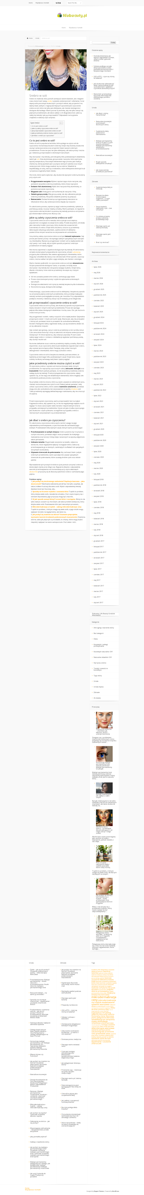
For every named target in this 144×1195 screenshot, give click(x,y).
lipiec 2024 (97, 345)
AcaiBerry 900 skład (97, 970)
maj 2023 (97, 373)
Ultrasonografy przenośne (102, 1031)
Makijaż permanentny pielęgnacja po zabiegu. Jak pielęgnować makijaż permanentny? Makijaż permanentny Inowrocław (40, 1165)
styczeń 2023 (98, 384)
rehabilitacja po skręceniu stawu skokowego (103, 1020)
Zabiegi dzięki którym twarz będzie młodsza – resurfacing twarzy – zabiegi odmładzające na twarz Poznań (39, 1033)
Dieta (96, 639)
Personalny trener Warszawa (102, 1016)
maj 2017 (97, 580)
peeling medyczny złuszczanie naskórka (102, 1013)
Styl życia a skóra (100, 663)
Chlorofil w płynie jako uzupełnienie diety (69, 1094)
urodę (49, 101)
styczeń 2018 (98, 535)
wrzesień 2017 (99, 558)
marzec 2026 (98, 278)
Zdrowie (97, 692)
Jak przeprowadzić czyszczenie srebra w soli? (46, 131)
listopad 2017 (98, 547)
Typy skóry (98, 676)
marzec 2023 (98, 379)
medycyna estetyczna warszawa (103, 994)
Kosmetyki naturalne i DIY (103, 652)
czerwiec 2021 (99, 412)
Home (31, 38)
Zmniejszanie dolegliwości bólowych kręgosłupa (70, 1025)
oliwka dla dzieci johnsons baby (103, 1009)
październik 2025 (100, 295)
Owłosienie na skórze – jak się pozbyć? (40, 1122)
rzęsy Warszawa (95, 1026)
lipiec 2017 (97, 569)
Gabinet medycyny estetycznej (100, 975)
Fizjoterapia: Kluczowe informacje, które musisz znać (70, 984)
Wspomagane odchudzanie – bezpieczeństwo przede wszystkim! (40, 1129)
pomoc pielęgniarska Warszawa (102, 1018)
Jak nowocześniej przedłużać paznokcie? (104, 171)
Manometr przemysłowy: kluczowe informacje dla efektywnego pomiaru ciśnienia (103, 96)
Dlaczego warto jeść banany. (103, 235)
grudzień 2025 (99, 289)
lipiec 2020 (97, 451)
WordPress (115, 1191)
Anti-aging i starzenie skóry (104, 628)
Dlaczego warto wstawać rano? (70, 1045)
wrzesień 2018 (99, 491)
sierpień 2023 (99, 362)
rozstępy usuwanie (108, 1025)
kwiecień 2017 (99, 586)
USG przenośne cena (100, 1033)
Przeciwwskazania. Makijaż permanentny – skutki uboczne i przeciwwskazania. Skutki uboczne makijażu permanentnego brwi (40, 984)
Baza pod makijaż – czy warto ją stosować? (38, 993)
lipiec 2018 (97, 502)
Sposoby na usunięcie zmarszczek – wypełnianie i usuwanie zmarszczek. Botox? (40, 1002)
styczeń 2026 (98, 284)
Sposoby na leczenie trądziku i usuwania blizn (50, 491)
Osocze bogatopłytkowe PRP (99, 1012)
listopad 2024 (98, 323)
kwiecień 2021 (99, 418)
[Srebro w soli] (56, 90)
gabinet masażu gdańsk (105, 973)
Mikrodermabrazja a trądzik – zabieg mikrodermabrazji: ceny (57, 507)
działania (74, 389)
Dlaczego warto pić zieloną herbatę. (103, 227)
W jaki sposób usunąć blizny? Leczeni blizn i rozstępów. (54, 499)
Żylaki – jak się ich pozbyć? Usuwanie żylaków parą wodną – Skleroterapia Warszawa (39, 972)
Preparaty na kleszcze (69, 1005)
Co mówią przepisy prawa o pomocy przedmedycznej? (103, 218)
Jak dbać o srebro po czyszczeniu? (43, 135)
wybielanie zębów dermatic (101, 1038)
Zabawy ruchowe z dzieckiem (68, 1018)
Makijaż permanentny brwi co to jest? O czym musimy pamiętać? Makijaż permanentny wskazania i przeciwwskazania (104, 145)
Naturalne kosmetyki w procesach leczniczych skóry (103, 123)
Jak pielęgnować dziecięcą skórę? (70, 1064)
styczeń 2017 (98, 602)
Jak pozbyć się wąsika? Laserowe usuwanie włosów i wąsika (38, 1114)
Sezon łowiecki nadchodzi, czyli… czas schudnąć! (104, 208)
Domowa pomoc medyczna (71, 1039)
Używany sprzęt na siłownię (105, 1037)
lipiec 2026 (97, 267)
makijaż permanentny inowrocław (102, 992)
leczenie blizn (102, 989)
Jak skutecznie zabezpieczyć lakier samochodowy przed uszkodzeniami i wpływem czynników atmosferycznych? (104, 86)
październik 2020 (100, 440)
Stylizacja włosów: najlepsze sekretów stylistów (40, 1023)
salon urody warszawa (107, 1026)
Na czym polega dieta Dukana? (69, 1108)
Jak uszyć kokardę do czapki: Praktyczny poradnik (38, 1175)
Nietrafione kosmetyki (104, 155)
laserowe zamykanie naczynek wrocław (103, 989)
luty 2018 (97, 530)
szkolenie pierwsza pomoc (100, 1030)
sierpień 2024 (99, 340)
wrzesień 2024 (99, 334)
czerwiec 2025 (99, 300)
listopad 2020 (98, 435)
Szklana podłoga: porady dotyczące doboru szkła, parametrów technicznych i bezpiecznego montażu (103, 68)
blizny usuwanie (109, 970)
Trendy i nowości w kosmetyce (101, 669)
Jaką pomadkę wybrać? (38, 1137)
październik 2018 (100, 485)
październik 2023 (100, 356)
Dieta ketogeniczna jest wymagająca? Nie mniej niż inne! (71, 1086)
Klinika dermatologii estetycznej (102, 975)
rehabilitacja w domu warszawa (102, 1023)
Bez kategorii (98, 633)
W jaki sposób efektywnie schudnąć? (104, 163)
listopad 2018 (98, 479)
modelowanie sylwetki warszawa (103, 1003)
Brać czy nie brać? (102, 242)
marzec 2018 (98, 524)
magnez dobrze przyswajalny (102, 990)
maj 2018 (97, 513)
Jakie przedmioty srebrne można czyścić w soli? (47, 133)
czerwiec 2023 (99, 368)
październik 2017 (100, 552)
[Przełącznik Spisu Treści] (60, 123)
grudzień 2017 (99, 541)
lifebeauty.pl (39, 46)
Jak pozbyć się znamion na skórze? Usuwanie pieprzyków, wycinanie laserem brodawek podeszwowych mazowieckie (40, 1065)
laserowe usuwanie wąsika (108, 983)
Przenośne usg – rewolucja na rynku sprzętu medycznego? (71, 1071)
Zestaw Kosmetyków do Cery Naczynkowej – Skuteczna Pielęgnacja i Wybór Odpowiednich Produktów (39, 1083)
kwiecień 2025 (99, 306)
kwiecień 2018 (99, 519)
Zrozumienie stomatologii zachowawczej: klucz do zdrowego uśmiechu (70, 1115)
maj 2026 (97, 272)
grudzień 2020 (99, 429)
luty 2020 (97, 474)
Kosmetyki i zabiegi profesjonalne (101, 645)
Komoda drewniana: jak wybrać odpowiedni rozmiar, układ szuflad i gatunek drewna (104, 58)
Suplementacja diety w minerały (104, 188)
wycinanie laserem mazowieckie (100, 1040)
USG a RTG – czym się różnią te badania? (104, 77)
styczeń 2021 (98, 423)
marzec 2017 (98, 591)
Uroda (37, 38)
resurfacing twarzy (96, 1025)
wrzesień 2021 (99, 407)
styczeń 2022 (98, 401)
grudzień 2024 (99, 317)
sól (38, 159)
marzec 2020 (98, 468)
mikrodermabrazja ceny (103, 998)
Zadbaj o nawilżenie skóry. (39, 1142)
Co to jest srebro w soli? (40, 126)
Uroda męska (98, 687)
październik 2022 (100, 390)
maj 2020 (97, 463)
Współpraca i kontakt (33, 1190)
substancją (76, 252)
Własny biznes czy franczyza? (36, 1055)
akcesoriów (33, 472)
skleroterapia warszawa (102, 1028)
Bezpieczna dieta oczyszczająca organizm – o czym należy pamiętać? (103, 197)
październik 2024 (100, 328)
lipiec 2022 (97, 396)
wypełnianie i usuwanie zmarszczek (101, 1042)
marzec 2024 (98, 351)
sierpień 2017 (99, 563)
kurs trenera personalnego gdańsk (102, 977)
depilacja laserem (97, 971)
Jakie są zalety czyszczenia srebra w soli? (45, 128)
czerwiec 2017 (99, 574)
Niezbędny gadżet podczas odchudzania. (71, 992)
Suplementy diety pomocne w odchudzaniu (102, 132)
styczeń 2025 (98, 312)
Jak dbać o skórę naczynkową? (102, 114)
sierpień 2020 (99, 446)
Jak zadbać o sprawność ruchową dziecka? (70, 1101)
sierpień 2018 (99, 496)
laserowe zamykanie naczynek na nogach (102, 985)
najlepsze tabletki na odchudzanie (103, 1005)
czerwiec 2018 (99, 507)
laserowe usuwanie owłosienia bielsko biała (102, 979)
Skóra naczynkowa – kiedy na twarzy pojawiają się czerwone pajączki (71, 1124)
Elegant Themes (99, 1191)
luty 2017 (97, 597)
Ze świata (97, 698)
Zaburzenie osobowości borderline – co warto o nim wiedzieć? (70, 1032)
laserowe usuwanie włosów (99, 984)
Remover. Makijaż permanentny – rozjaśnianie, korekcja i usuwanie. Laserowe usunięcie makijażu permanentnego (38, 1095)
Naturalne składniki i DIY (103, 657)
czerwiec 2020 (99, 457)
